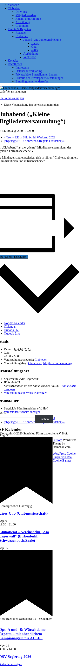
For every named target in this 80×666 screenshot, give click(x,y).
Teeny (35, 43)
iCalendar (10, 326)
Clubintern (22, 25)
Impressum (22, 67)
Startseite (13, 4)
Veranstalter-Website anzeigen (22, 412)
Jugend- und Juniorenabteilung (42, 39)
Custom (57, 440)
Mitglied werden (26, 15)
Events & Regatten (19, 29)
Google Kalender (14, 323)
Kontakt (13, 60)
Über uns (21, 11)
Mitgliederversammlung (57, 363)
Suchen (44, 419)
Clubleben (14, 8)
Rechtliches (15, 64)
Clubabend (35, 363)
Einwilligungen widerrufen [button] (32, 81)
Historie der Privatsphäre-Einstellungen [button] (39, 78)
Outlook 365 (11, 330)
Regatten (21, 32)
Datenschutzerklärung (29, 71)
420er (34, 50)
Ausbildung (23, 22)
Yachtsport (29, 57)
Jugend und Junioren (28, 18)
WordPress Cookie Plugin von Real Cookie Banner (64, 457)
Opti (34, 46)
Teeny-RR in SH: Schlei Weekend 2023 (29, 137)
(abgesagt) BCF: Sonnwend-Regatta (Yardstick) (34, 140)
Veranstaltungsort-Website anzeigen (25, 392)
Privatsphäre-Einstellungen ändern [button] (36, 74)
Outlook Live (12, 333)
